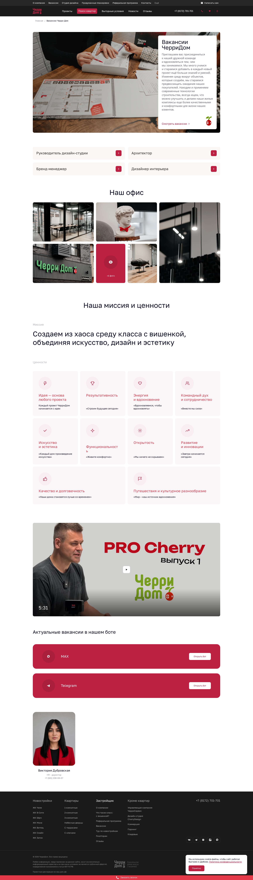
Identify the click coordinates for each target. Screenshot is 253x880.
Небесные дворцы (73, 822)
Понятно (196, 868)
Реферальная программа (108, 821)
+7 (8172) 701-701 (184, 10)
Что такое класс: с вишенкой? (104, 814)
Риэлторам (101, 836)
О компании (102, 807)
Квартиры (71, 800)
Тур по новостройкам (107, 831)
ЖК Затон (38, 837)
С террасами (71, 827)
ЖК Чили (37, 807)
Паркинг (132, 829)
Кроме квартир (138, 800)
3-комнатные (71, 817)
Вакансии (101, 826)
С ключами (70, 833)
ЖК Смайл (38, 833)
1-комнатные (70, 807)
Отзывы (100, 841)
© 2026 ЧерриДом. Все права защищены (50, 857)
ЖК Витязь (38, 827)
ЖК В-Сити (38, 812)
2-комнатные (71, 812)
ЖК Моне (37, 822)
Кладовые (133, 834)
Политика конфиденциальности (225, 861)
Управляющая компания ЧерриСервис (140, 809)
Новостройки (42, 800)
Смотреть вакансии (174, 123)
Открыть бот (200, 656)
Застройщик (105, 800)
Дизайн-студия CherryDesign (135, 817)
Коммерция (134, 824)
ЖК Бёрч (37, 817)
